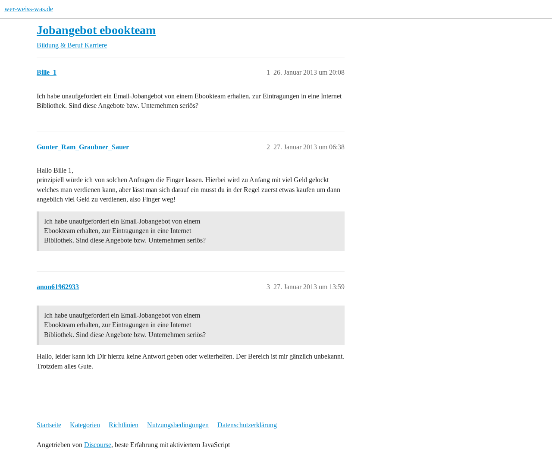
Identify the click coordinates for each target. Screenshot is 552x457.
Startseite (49, 425)
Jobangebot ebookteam (96, 30)
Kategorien (85, 425)
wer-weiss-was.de (28, 9)
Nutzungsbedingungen (178, 425)
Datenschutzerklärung (247, 425)
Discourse (97, 444)
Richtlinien (123, 425)
